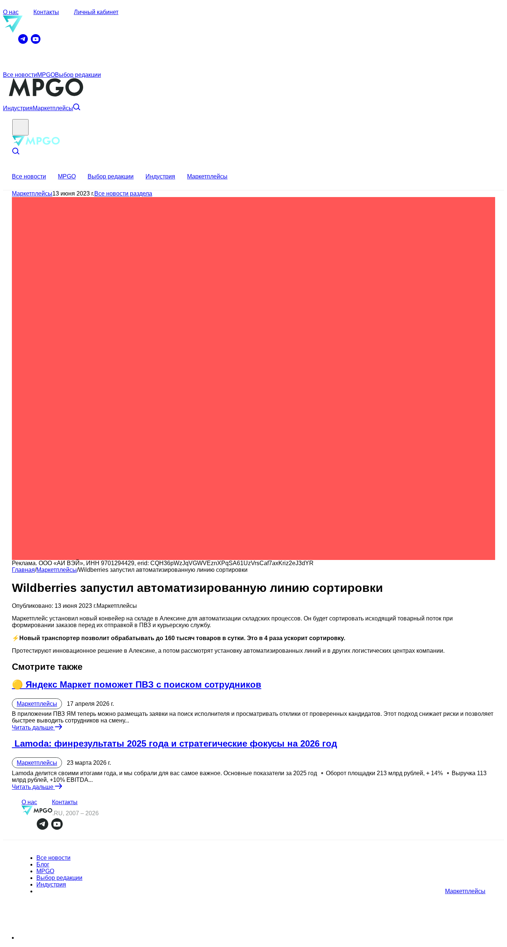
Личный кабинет (96, 12)
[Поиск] (76, 108)
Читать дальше (33, 727)
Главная (23, 570)
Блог (42, 864)
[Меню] (20, 127)
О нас (11, 12)
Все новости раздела (123, 193)
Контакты (46, 12)
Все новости (20, 75)
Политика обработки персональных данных (64, 938)
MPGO (46, 75)
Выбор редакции (78, 75)
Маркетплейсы (53, 108)
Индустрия (18, 108)
